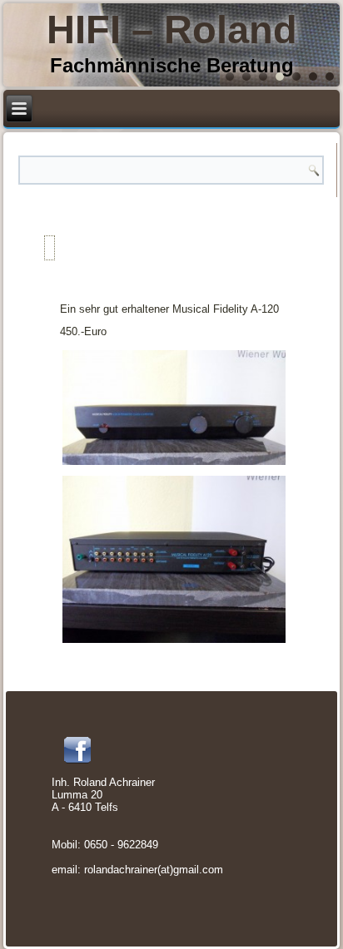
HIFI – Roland (172, 29)
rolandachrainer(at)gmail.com (153, 869)
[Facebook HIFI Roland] (77, 750)
